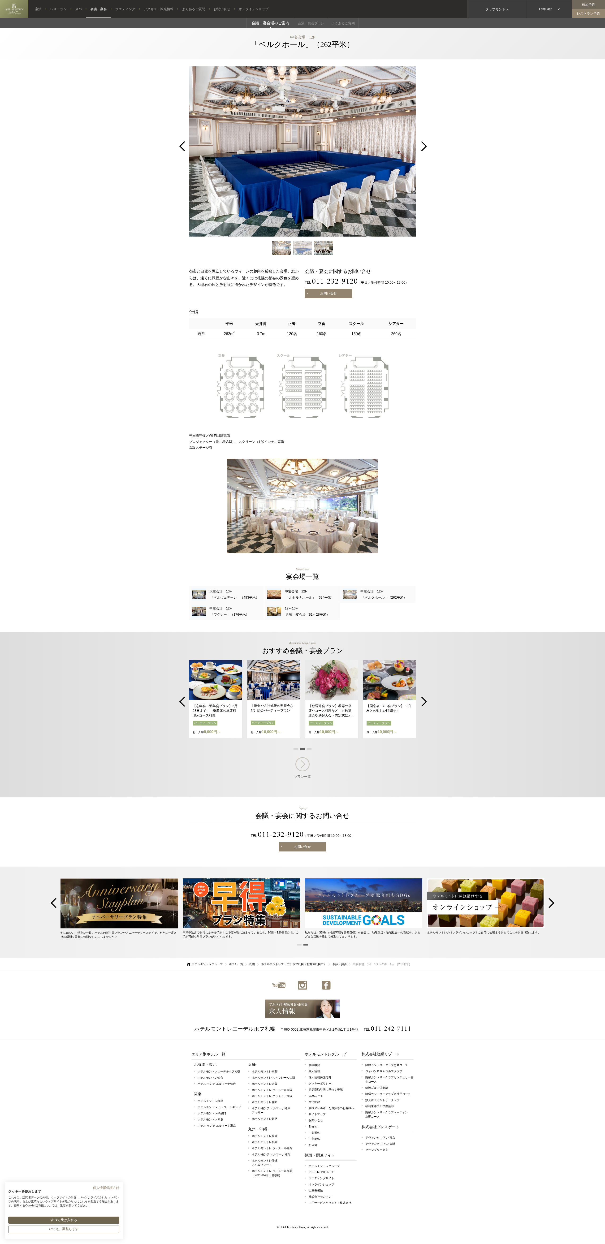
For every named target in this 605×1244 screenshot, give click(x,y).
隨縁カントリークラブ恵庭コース (386, 1065)
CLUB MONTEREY (321, 1172)
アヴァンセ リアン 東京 (380, 1137)
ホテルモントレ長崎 (264, 1136)
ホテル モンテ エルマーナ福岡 (271, 1154)
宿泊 (38, 9)
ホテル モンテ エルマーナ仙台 (217, 1083)
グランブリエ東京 (376, 1150)
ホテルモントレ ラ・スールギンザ (219, 1107)
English (313, 1126)
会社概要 (314, 1065)
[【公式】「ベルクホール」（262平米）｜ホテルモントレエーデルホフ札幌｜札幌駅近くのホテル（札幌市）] (14, 9)
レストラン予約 (588, 13)
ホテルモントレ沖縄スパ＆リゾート (264, 1162)
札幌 (252, 964)
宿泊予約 (588, 4)
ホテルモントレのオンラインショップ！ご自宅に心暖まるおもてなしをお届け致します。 (483, 932)
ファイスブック (326, 985)
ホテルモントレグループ (207, 964)
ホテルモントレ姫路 (264, 1118)
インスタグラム (302, 985)
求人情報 (302, 1008)
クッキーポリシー (320, 1083)
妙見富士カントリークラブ (382, 1100)
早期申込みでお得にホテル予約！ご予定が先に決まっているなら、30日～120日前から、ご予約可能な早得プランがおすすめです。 (241, 934)
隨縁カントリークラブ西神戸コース (388, 1094)
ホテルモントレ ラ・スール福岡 (272, 1148)
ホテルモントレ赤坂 (210, 1119)
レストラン (58, 9)
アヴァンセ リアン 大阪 (380, 1143)
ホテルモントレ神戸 (264, 1102)
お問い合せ (222, 9)
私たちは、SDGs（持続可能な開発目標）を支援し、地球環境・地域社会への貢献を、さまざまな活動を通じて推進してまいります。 (362, 934)
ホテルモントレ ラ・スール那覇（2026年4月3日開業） (272, 1173)
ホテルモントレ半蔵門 (212, 1113)
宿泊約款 (314, 1102)
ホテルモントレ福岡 (264, 1142)
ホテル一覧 (236, 964)
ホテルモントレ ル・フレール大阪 (273, 1077)
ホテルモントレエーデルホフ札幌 (234, 1029)
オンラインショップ (253, 9)
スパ (78, 9)
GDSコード (316, 1095)
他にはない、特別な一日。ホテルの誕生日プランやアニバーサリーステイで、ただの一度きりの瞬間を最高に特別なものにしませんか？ (118, 934)
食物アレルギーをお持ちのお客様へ (331, 1108)
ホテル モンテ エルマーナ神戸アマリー (271, 1110)
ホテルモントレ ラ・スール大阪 (272, 1090)
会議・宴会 (98, 9)
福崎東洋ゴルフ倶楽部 (379, 1106)
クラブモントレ (497, 9)
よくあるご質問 (193, 9)
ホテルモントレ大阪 (264, 1083)
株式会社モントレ (320, 1196)
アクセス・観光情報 (158, 9)
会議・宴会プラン (311, 23)
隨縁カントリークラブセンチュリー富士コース (389, 1079)
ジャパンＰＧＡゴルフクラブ (383, 1071)
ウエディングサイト (321, 1178)
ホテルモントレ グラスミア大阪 (272, 1096)
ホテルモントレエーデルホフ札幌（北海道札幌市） (293, 964)
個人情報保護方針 (320, 1077)
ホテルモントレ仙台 (210, 1077)
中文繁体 (314, 1132)
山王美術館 (316, 1190)
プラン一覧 (302, 776)
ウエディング (125, 9)
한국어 (313, 1145)
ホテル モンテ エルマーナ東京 (217, 1125)
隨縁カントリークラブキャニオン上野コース (386, 1114)
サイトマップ (317, 1114)
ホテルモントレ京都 (264, 1071)
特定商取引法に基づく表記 (326, 1089)
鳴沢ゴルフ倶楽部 (376, 1087)
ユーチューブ (279, 985)
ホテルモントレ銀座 (210, 1101)
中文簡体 (314, 1138)
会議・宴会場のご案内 (270, 23)
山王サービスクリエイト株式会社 (330, 1203)
